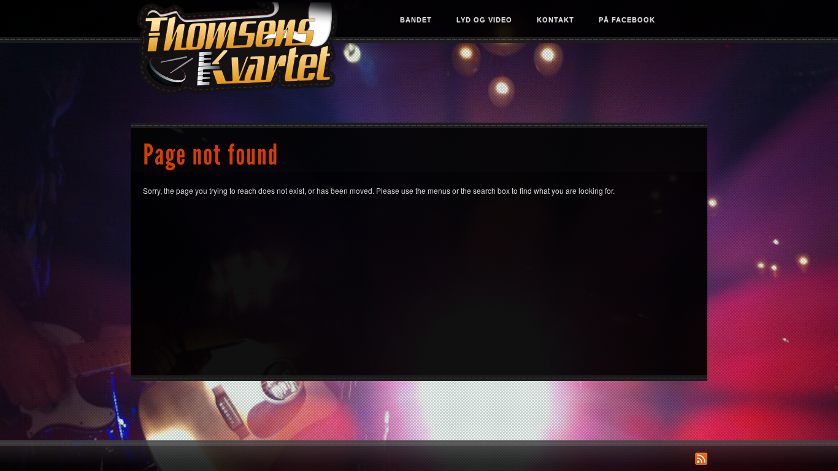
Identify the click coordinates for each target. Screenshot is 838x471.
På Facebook (627, 19)
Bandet (416, 19)
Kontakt (555, 19)
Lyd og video (484, 19)
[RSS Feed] (701, 459)
